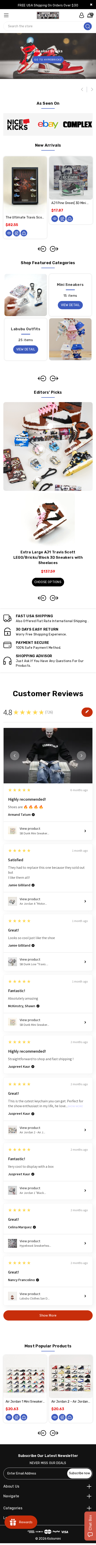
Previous (82, 89)
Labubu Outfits (25, 329)
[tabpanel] (48, 540)
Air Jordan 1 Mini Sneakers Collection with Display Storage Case (25, 1401)
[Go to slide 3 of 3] (42, 378)
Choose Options (47, 582)
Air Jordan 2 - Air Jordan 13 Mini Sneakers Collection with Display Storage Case (70, 1401)
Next (91, 89)
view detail (70, 305)
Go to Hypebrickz (48, 59)
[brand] (18, 124)
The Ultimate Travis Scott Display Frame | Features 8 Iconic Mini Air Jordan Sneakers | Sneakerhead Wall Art (25, 217)
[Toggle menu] (6, 15)
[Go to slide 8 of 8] (42, 1433)
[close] (91, 4)
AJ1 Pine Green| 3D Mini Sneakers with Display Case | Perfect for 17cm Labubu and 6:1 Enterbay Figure (70, 203)
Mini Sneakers (70, 285)
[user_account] (80, 15)
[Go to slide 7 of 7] (42, 248)
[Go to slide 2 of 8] (54, 1433)
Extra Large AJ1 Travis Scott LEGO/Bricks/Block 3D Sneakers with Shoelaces (48, 557)
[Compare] (16, 233)
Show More (75, 1106)
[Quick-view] (9, 233)
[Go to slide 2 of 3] (54, 378)
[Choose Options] (24, 1417)
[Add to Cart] (24, 233)
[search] (88, 26)
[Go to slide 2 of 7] (54, 248)
